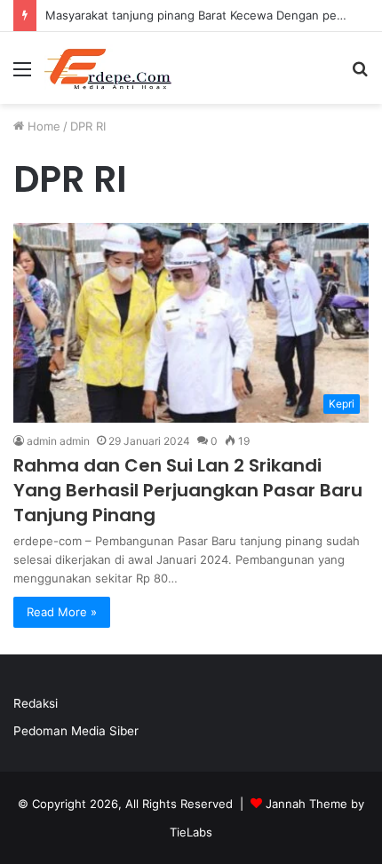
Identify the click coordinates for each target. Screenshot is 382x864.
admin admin (58, 441)
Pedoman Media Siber (76, 731)
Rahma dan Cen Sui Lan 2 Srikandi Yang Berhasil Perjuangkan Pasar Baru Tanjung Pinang (187, 490)
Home (42, 126)
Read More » (62, 612)
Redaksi (35, 703)
